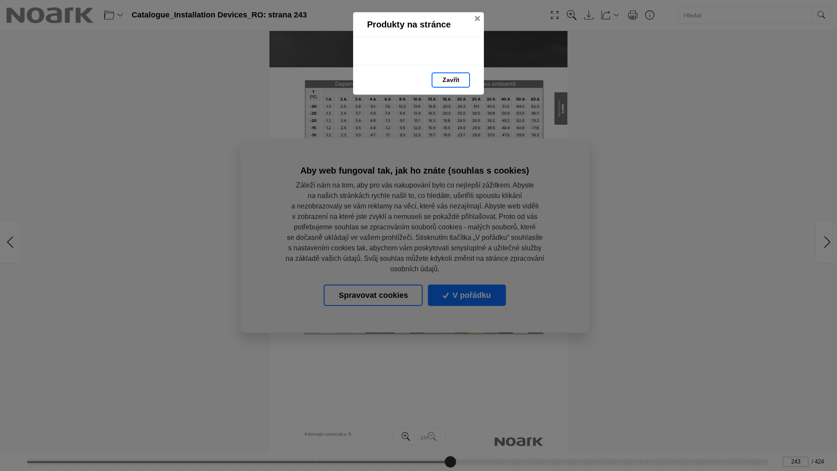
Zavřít (450, 79)
